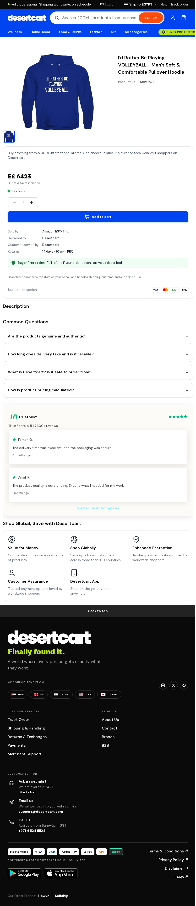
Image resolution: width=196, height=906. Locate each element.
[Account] (172, 18)
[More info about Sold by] (68, 231)
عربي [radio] (110, 4)
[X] (173, 685)
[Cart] (183, 18)
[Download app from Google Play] (24, 873)
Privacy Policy (173, 859)
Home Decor (41, 32)
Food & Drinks (70, 32)
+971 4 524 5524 (32, 831)
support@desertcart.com (41, 811)
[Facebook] (184, 685)
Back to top (98, 611)
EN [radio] (102, 4)
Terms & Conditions (168, 851)
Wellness (15, 32)
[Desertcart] (27, 18)
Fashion (96, 32)
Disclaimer (176, 868)
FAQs (181, 876)
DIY (113, 32)
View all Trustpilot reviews (98, 508)
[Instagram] (163, 685)
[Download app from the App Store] (60, 873)
